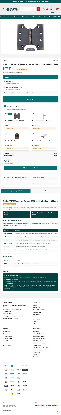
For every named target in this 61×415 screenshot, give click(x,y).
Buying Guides (36, 319)
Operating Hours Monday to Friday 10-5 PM (13, 316)
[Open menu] (3, 9)
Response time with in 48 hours (10, 318)
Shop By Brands (7, 345)
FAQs (45, 190)
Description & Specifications (16, 190)
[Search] (38, 9)
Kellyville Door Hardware (39, 340)
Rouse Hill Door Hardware (39, 338)
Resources (5, 343)
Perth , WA (35, 357)
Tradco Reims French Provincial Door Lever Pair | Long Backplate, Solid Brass (43, 121)
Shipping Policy (36, 314)
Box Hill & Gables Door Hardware (40, 347)
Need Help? (51, 6)
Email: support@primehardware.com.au (12, 309)
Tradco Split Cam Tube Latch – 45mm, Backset (42, 140)
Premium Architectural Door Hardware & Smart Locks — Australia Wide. (30, 1)
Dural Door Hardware (38, 345)
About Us (35, 305)
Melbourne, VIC (36, 352)
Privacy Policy (36, 307)
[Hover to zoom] (30, 36)
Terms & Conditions (37, 312)
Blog (34, 316)
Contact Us (35, 321)
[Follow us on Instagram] (10, 406)
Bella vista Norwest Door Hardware (41, 350)
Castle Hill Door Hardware (39, 336)
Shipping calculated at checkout (16, 72)
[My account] (43, 9)
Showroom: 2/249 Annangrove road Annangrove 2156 (14, 306)
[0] (57, 9)
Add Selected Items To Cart (30, 167)
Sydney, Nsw (36, 331)
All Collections (6, 331)
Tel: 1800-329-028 (7, 311)
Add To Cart (30, 99)
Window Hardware (7, 336)
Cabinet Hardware (7, 338)
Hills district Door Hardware (39, 333)
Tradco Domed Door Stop (10, 140)
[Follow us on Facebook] (4, 406)
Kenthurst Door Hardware (39, 343)
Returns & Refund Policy (39, 309)
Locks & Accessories (8, 340)
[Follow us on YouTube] (15, 406)
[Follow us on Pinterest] (12, 406)
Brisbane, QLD (36, 354)
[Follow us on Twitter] (7, 406)
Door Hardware (6, 333)
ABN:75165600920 (7, 313)
